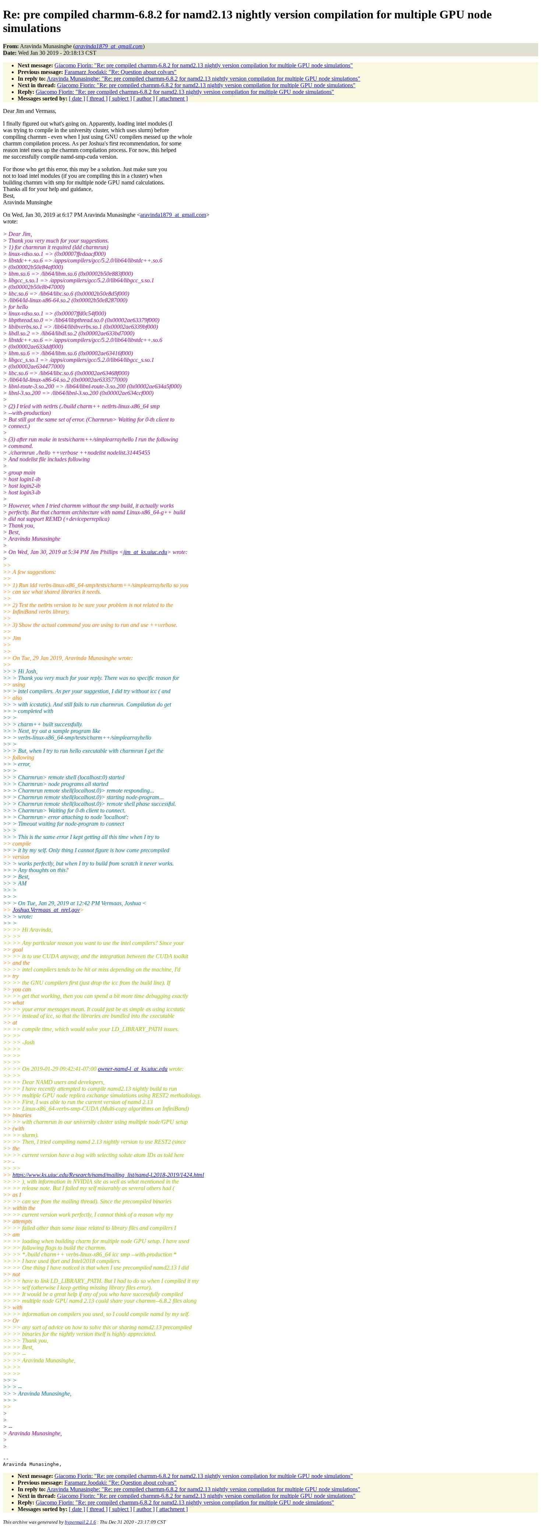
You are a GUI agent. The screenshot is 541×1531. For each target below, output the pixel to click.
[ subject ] (120, 98)
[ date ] (77, 98)
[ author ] (144, 98)
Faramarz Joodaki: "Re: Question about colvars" (120, 72)
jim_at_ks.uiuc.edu (145, 552)
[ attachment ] (172, 98)
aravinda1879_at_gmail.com (173, 215)
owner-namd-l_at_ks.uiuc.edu (132, 1069)
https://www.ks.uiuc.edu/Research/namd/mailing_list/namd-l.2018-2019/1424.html (108, 1175)
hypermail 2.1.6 (80, 1522)
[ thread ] (96, 98)
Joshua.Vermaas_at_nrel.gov (46, 910)
